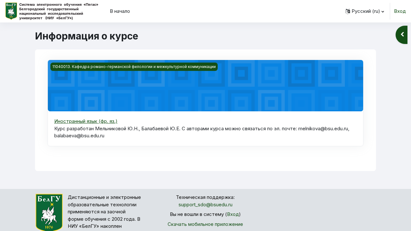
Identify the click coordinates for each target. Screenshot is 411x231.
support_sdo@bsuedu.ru (205, 204)
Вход (400, 11)
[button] (365, 11)
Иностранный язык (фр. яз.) (86, 121)
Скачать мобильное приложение (205, 224)
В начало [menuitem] (120, 11)
